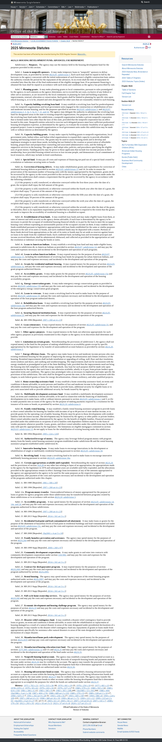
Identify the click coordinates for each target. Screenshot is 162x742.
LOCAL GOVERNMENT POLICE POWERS (44, 41)
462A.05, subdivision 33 (97, 325)
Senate (22, 7)
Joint (31, 7)
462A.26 (109, 463)
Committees (53, 7)
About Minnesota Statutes (132, 68)
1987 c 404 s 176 (39, 693)
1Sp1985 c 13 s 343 (85, 690)
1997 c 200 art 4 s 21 (28, 698)
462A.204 (22, 540)
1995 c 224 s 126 (50, 434)
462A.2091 (16, 569)
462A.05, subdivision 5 (59, 74)
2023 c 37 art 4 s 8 (142, 132)
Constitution (85, 37)
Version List (126, 97)
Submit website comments (94, 732)
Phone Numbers (89, 729)
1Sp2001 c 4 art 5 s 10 (53, 533)
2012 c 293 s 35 (27, 703)
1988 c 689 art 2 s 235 (59, 693)
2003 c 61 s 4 (53, 701)
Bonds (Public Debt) (130, 157)
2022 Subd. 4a (126, 135)
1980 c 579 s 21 (82, 688)
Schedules (40, 7)
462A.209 (15, 598)
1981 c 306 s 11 (28, 690)
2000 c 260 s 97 (55, 548)
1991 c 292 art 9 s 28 (36, 696)
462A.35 (58, 649)
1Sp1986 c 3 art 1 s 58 (21, 693)
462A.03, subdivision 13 (22, 429)
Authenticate (139, 48)
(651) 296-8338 (89, 725)
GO (46, 37)
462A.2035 (23, 640)
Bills (63, 7)
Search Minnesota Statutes (133, 65)
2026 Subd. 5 (126, 113)
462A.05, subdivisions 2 (91, 399)
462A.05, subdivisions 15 (67, 169)
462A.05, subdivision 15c (29, 526)
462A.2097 (17, 44)
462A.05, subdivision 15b (29, 286)
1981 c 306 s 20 (50, 483)
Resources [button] (127, 58)
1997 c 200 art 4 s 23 (52, 320)
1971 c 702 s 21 (31, 685)
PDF (149, 48)
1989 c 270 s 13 (77, 693)
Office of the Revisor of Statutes (38, 31)
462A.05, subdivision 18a (58, 458)
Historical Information (22, 722)
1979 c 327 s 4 (63, 688)
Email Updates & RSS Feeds (128, 732)
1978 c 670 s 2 (17, 688)
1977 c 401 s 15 (102, 685)
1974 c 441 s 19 (65, 685)
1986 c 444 (104, 690)
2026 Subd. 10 (126, 118)
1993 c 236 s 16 (57, 696)
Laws (59, 37)
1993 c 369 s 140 (76, 696)
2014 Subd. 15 (126, 138)
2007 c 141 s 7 (99, 701)
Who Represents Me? (56, 722)
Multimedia (79, 7)
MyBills (120, 729)
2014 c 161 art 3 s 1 (56, 516)
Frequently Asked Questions (25, 735)
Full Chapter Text (128, 93)
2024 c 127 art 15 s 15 (81, 703)
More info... (82, 54)
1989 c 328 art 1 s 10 (98, 693)
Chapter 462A (65, 41)
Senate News (122, 725)
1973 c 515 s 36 (46, 685)
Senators (52, 729)
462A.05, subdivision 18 (91, 451)
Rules (65, 37)
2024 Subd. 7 (126, 127)
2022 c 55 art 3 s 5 (142, 135)
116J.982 (62, 555)
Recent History (128, 110)
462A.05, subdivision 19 (29, 296)
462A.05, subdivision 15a (96, 274)
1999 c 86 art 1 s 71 (70, 698)
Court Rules (73, 37)
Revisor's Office (97, 37)
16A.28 (40, 465)
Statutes (52, 37)
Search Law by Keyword (116, 37)
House (13, 7)
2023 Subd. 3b (126, 132)
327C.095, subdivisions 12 (31, 649)
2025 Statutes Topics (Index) (133, 81)
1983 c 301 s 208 (63, 690)
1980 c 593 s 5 (97, 688)
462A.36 (35, 662)
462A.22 (146, 44)
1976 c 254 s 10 (83, 685)
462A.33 (32, 608)
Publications (92, 7)
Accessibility (19, 732)
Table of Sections (129, 90)
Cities (124, 167)
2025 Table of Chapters (131, 78)
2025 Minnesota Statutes (19, 41)
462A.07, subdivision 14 (86, 247)
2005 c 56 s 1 (66, 701)
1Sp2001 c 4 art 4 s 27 (24, 701)
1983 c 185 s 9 (45, 690)
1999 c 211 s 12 (87, 698)
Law (69, 7)
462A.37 (52, 677)
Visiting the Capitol (21, 729)
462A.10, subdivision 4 (69, 404)
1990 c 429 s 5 (17, 696)
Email (100, 725)
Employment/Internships (24, 725)
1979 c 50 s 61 (31, 688)
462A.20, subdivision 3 (65, 497)
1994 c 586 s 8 (95, 696)
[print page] (149, 37)
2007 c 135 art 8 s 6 (83, 701)
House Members (55, 725)
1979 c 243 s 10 (46, 688)
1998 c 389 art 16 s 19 (50, 698)
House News (122, 722)
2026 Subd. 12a (126, 123)
